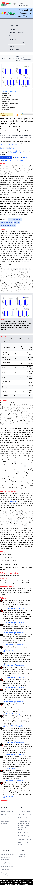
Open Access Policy (24, 814)
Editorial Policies (23, 832)
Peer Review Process (24, 811)
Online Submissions (7, 854)
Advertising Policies (24, 839)
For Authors (13, 36)
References (6, 110)
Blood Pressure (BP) (15, 219)
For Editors (12, 39)
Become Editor (14, 49)
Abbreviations (7, 101)
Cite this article (7, 160)
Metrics (25, 157)
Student (17, 222)
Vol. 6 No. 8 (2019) (18, 58)
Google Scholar (21, 608)
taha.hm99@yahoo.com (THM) (8, 144)
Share (17, 157)
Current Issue (13, 25)
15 (25, 466)
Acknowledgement (9, 108)
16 (18, 472)
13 (26, 269)
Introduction (7, 95)
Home (11, 22)
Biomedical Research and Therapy (25, 13)
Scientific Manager (24, 836)
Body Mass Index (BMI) (8, 225)
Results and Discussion (10, 99)
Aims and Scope (6, 818)
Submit (11, 46)
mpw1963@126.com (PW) (7, 148)
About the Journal (7, 811)
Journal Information (15, 32)
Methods (6, 97)
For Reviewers (13, 43)
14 (29, 269)
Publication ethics (23, 818)
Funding (5, 105)
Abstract (6, 93)
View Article (9, 608)
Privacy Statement (7, 866)
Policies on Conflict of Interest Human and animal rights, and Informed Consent (24, 825)
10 (17, 269)
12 (23, 269)
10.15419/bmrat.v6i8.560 (14, 152)
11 (20, 269)
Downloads (5, 157)
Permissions (20, 160)
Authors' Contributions (10, 103)
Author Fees (5, 869)
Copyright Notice (6, 863)
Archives (12, 29)
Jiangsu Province (6, 222)
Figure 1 (13, 501)
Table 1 (11, 507)
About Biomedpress (23, 5)
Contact (4, 814)
